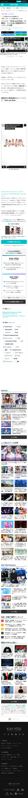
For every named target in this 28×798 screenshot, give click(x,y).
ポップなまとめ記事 (6, 747)
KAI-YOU (2, 10)
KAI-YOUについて (5, 766)
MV (17, 329)
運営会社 (3, 773)
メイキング (7, 332)
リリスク (18, 326)
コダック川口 (4, 29)
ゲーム (18, 757)
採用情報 (10, 773)
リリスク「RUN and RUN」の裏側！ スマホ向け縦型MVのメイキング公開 (14, 23)
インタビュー (15, 745)
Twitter (5, 734)
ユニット (7, 358)
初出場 (15, 358)
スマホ (18, 338)
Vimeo (15, 54)
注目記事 (9, 743)
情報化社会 (9, 754)
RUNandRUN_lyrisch (5, 54)
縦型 (6, 349)
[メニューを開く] (2, 5)
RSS (23, 734)
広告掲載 (20, 766)
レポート (3, 745)
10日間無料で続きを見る (14, 242)
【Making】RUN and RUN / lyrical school (11, 53)
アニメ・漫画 (16, 754)
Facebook (8, 734)
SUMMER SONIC (9, 344)
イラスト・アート (5, 757)
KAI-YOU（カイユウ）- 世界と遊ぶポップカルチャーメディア (14, 5)
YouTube (12, 734)
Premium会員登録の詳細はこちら (14, 301)
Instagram (19, 734)
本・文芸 (3, 754)
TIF (22, 341)
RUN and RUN (8, 329)
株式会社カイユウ (11, 705)
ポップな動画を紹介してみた (21, 10)
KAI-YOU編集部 (22, 705)
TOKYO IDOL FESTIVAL (11, 341)
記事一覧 (3, 743)
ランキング (14, 743)
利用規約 (15, 768)
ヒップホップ (8, 347)
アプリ (18, 355)
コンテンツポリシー (12, 706)
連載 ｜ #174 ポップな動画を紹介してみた (12, 18)
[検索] (26, 4)
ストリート (3, 759)
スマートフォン (8, 338)
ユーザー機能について (6, 768)
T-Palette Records (16, 349)
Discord (16, 734)
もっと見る (14, 437)
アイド (17, 347)
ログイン (24, 1)
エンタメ (10, 759)
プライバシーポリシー (6, 770)
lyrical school (8, 326)
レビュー (9, 745)
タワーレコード (8, 355)
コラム (20, 743)
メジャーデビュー (19, 352)
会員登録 (19, 1)
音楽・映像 (8, 10)
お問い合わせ (14, 766)
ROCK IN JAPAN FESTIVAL (11, 335)
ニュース (13, 10)
